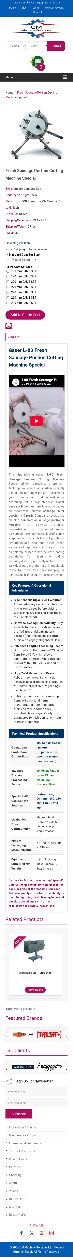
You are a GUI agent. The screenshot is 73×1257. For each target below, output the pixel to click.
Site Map (15, 1206)
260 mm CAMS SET (23, 297)
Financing (15, 1175)
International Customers (25, 1143)
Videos (13, 1191)
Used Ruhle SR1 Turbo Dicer (35, 972)
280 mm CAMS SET (23, 302)
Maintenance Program (23, 1135)
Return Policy (17, 1214)
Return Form (17, 1198)
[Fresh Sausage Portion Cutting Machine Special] (36, 135)
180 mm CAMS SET (23, 276)
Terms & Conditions (22, 1151)
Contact (37, 12)
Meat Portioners (24, 1008)
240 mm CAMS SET (23, 292)
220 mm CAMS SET (23, 287)
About (13, 1183)
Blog (24, 7)
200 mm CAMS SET (23, 281)
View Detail (35, 990)
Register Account (54, 7)
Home (12, 7)
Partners (15, 1167)
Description (14, 336)
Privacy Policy (18, 1159)
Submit (55, 46)
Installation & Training (23, 1127)
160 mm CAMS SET (23, 271)
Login (35, 7)
